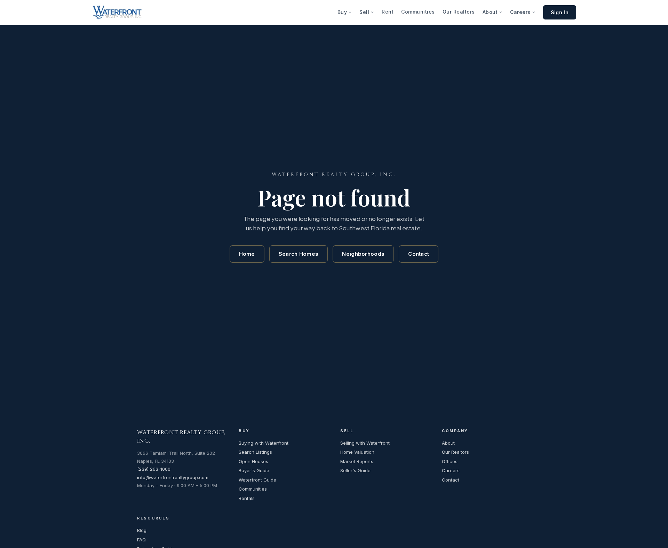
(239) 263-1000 (153, 469)
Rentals (247, 498)
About (490, 12)
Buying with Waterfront (263, 443)
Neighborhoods (363, 254)
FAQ (141, 539)
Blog (141, 530)
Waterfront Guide (257, 480)
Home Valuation (357, 452)
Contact (418, 254)
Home (247, 254)
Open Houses (253, 461)
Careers (520, 12)
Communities (418, 12)
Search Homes (299, 254)
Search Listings (255, 452)
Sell (364, 12)
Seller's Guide (355, 470)
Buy (342, 12)
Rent (387, 12)
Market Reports (356, 461)
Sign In (559, 12)
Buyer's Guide (254, 470)
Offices (450, 461)
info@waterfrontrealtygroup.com (172, 477)
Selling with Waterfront (365, 443)
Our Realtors (459, 12)
